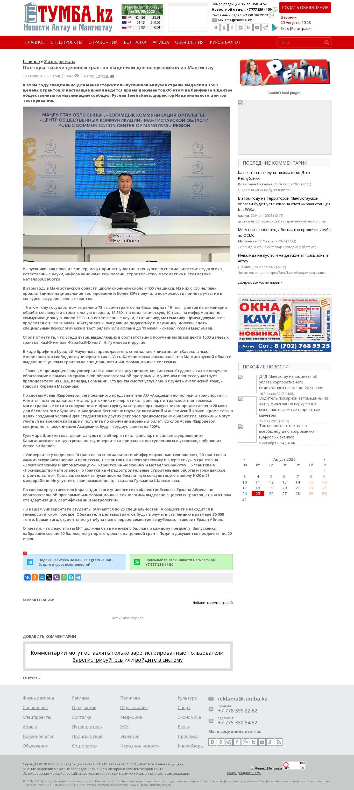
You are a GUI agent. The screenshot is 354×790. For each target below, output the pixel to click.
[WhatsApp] (64, 577)
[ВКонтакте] (27, 577)
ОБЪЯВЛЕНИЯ (189, 42)
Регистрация (301, 28)
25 (258, 493)
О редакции (84, 707)
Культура (187, 698)
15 (311, 482)
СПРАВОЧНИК (103, 42)
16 (324, 482)
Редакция (105, 75)
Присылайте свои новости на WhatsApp (180, 562)
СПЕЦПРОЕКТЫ (66, 42)
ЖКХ (124, 727)
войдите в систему (159, 659)
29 (311, 493)
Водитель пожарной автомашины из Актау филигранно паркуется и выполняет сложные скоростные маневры (293, 409)
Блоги (184, 727)
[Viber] (56, 577)
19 (271, 487)
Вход (285, 28)
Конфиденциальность (244, 773)
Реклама (80, 698)
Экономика (189, 717)
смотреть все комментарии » (260, 282)
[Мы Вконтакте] (216, 27)
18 (258, 487)
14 (297, 482)
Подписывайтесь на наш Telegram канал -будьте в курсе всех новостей (76, 562)
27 (284, 493)
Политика (130, 698)
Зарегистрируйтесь (98, 659)
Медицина (131, 717)
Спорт (184, 707)
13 (284, 482)
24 (244, 493)
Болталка (81, 717)
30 (324, 493)
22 (311, 487)
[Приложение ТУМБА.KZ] (275, 30)
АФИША (161, 42)
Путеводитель (87, 727)
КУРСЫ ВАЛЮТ (225, 42)
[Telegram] (78, 577)
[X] (49, 577)
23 (324, 487)
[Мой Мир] (42, 577)
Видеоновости (38, 736)
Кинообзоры (190, 746)
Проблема (188, 736)
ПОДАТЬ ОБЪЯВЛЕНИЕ (305, 7)
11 (258, 482)
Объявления (35, 746)
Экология (129, 736)
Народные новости (140, 746)
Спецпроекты (37, 717)
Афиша (30, 727)
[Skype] (71, 577)
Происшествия (87, 736)
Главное (31, 61)
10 (244, 482)
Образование (134, 707)
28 (297, 493)
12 (271, 482)
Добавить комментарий (213, 602)
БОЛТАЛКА (135, 42)
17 (244, 487)
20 (284, 487)
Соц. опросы (84, 746)
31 (244, 499)
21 (297, 487)
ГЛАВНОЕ (35, 42)
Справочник (35, 707)
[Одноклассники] (35, 577)
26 (271, 493)
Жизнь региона (59, 61)
